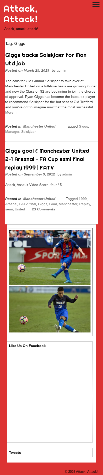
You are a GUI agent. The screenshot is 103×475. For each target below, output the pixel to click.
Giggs (83, 126)
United (20, 209)
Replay (84, 204)
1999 (83, 199)
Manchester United (39, 126)
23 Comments (43, 209)
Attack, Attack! (21, 13)
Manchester (68, 204)
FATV (23, 204)
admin (61, 70)
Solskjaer (28, 132)
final (33, 204)
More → (11, 112)
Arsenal (11, 204)
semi (9, 209)
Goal (53, 204)
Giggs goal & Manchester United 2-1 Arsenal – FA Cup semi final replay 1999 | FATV (47, 159)
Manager (12, 132)
